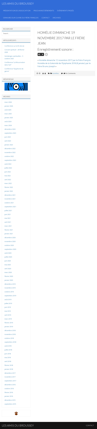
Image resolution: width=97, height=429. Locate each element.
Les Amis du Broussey (18, 3)
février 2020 (8, 276)
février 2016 (8, 392)
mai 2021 (7, 218)
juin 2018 (7, 354)
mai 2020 (7, 265)
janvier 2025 (8, 118)
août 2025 (7, 110)
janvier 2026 (8, 106)
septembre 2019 (10, 296)
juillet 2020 (8, 257)
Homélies (55, 73)
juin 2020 (7, 261)
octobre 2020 (9, 245)
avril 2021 (7, 222)
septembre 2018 (10, 342)
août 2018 (7, 346)
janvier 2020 (8, 280)
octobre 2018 (9, 338)
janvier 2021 (8, 234)
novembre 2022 (9, 152)
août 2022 (7, 164)
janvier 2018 (8, 369)
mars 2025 (8, 114)
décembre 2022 (9, 148)
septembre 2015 (10, 404)
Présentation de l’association (16, 11)
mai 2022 (7, 176)
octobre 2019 (9, 292)
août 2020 (7, 253)
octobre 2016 (9, 388)
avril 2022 (7, 179)
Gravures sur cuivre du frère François (20, 18)
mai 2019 (7, 311)
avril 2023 (7, 141)
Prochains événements (43, 11)
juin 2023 (7, 137)
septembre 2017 (10, 381)
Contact (46, 18)
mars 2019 (8, 319)
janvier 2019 (8, 326)
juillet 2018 (8, 350)
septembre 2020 (10, 249)
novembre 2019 (9, 288)
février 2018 (8, 365)
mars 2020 (8, 272)
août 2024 (7, 121)
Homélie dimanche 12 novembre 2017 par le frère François (65, 60)
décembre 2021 (9, 195)
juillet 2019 (8, 303)
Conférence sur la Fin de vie (14, 46)
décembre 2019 (9, 284)
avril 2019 (7, 315)
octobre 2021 (9, 203)
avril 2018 (7, 361)
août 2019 (7, 299)
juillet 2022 (8, 168)
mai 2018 (7, 357)
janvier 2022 (8, 191)
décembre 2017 (9, 373)
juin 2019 (7, 307)
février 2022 (8, 187)
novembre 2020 (9, 241)
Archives (57, 18)
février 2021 (8, 230)
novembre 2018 (9, 334)
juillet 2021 (8, 210)
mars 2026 (8, 102)
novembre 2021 (9, 199)
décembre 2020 (9, 237)
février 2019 (8, 323)
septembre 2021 (10, 207)
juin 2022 (7, 172)
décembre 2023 (9, 129)
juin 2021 (7, 214)
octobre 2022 (9, 156)
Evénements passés (65, 11)
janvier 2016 (8, 396)
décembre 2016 (9, 385)
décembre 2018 (9, 330)
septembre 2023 (10, 133)
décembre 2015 (9, 400)
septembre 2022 (10, 160)
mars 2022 (8, 183)
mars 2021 (8, 226)
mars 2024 (8, 125)
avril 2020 (7, 269)
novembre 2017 (9, 377)
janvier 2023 (8, 145)
